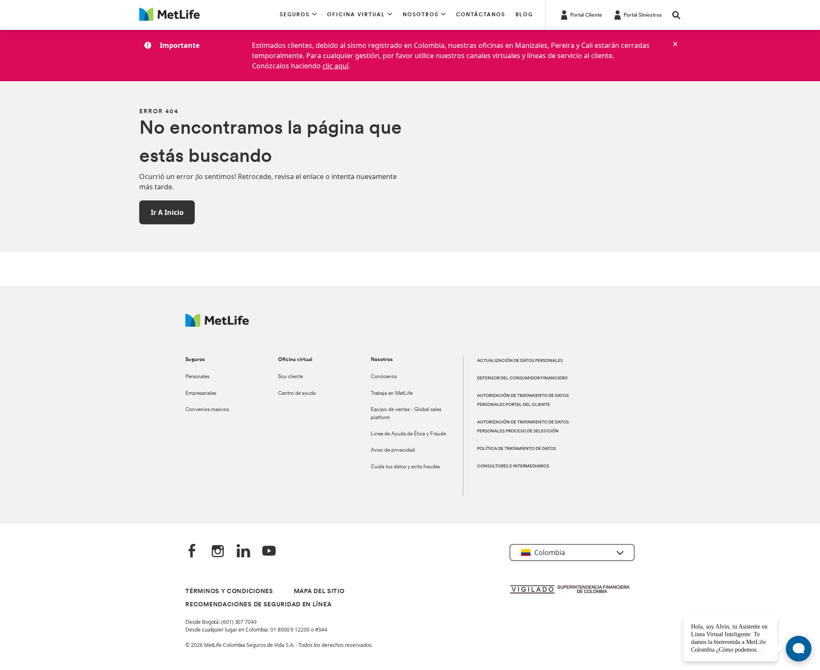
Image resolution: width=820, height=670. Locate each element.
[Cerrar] (675, 44)
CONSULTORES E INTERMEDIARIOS (513, 466)
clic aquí (335, 66)
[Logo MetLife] (217, 324)
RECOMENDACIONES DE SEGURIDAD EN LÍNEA (258, 605)
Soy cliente (290, 376)
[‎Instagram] (218, 551)
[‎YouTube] (269, 551)
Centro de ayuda (297, 393)
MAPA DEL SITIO (319, 591)
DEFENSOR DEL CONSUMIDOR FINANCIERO (522, 378)
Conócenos (384, 376)
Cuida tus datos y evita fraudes (405, 467)
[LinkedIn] (243, 551)
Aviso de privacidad (393, 450)
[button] (298, 15)
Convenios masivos (207, 409)
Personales (197, 376)
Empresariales (200, 393)
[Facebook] (192, 551)
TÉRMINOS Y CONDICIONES (229, 591)
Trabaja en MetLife (392, 393)
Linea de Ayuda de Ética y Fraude (408, 434)
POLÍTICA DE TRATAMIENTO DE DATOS (516, 449)
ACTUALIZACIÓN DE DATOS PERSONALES (520, 361)
